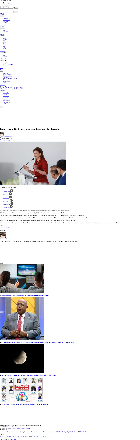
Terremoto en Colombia (7, 3)
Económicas (3, 25)
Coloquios (5, 77)
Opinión (2, 14)
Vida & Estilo (3, 59)
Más (1, 69)
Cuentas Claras (6, 20)
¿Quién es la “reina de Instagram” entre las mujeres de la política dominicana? (25, 404)
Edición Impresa (6, 81)
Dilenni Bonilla (3, 136)
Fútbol (4, 40)
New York (5, 31)
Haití (4, 30)
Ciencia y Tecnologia (8, 64)
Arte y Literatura (7, 63)
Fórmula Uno (6, 39)
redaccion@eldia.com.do (44, 436)
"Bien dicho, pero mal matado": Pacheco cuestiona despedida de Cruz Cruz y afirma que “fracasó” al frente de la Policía (38, 342)
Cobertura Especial (7, 76)
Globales (2, 26)
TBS (4, 46)
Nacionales (2, 13)
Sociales (5, 65)
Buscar (16, 7)
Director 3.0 (5, 21)
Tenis (4, 47)
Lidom (4, 42)
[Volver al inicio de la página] (1, 107)
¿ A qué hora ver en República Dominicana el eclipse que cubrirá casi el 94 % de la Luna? (29, 375)
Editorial (5, 22)
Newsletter (2, 85)
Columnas (5, 18)
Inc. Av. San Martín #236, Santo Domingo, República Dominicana (62, 432)
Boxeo (4, 38)
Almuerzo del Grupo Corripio (10, 78)
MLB (4, 43)
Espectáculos (3, 51)
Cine (4, 55)
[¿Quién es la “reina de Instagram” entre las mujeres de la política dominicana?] (70, 389)
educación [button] (2, 227)
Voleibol (5, 48)
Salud (1, 68)
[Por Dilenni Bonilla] (2, 135)
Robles (4, 82)
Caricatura (5, 79)
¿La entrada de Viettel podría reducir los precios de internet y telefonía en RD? (25, 295)
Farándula (5, 56)
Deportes (2, 34)
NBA (4, 44)
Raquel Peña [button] (7, 227)
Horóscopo (5, 73)
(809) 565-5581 (83, 432)
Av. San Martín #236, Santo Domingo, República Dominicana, (14, 436)
